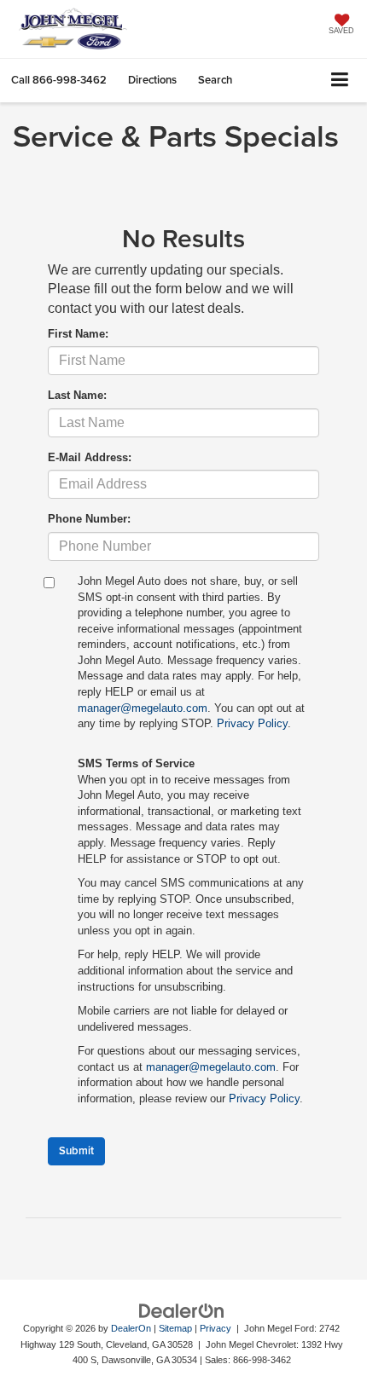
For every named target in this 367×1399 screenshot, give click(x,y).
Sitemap (175, 1328)
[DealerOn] (181, 1310)
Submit (76, 1150)
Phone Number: (89, 518)
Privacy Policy (252, 723)
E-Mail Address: (89, 457)
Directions (152, 80)
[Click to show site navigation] (340, 80)
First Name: (78, 333)
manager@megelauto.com (142, 708)
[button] (59, 79)
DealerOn (131, 1328)
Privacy (215, 1328)
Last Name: (77, 395)
